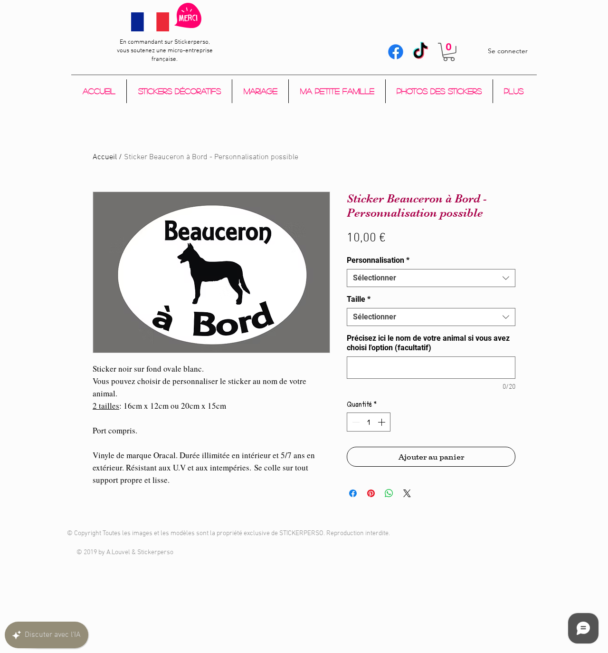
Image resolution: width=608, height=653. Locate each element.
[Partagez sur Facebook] (353, 493)
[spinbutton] (368, 422)
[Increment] (382, 422)
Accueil (105, 157)
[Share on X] (407, 493)
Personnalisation (378, 260)
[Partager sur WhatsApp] (389, 493)
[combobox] (431, 278)
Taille (358, 299)
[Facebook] (396, 52)
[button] (449, 52)
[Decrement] (354, 422)
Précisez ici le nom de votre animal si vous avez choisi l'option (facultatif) (428, 343)
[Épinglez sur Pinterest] (371, 493)
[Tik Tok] (420, 52)
